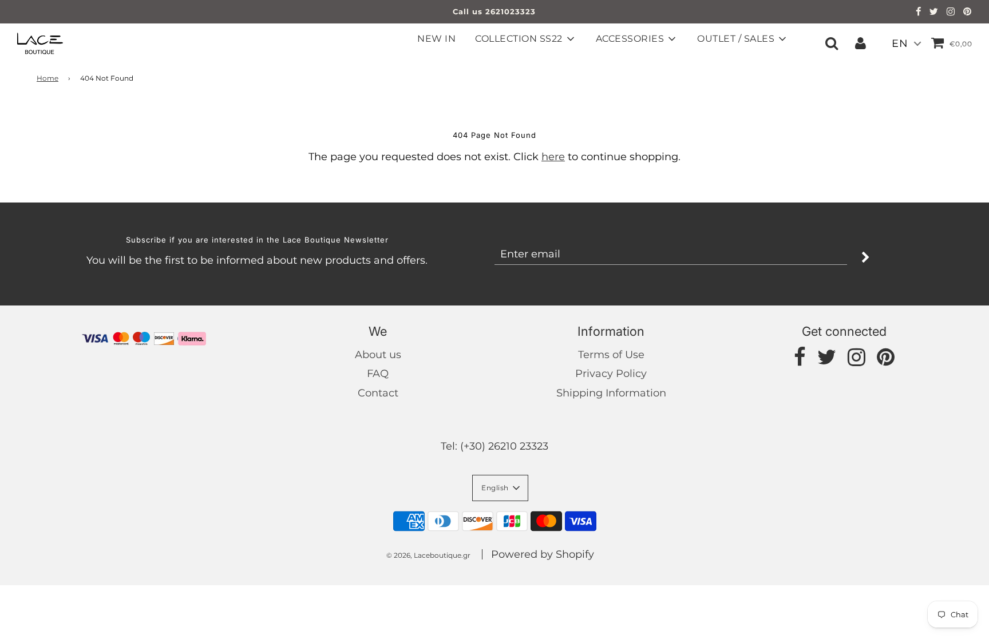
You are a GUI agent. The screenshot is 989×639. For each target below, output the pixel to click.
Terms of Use (611, 354)
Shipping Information (611, 393)
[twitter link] (934, 12)
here (553, 156)
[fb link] (918, 12)
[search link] (831, 43)
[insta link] (951, 12)
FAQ (378, 373)
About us (378, 354)
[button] (500, 488)
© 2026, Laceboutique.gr (428, 555)
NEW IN (436, 38)
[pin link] (967, 12)
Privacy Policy (611, 373)
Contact (378, 393)
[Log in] (860, 43)
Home (47, 78)
